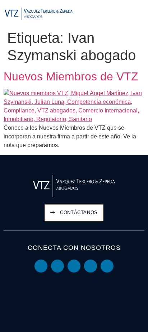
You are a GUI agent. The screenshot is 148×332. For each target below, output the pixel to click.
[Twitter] (74, 266)
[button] (139, 14)
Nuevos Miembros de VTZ (71, 76)
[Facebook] (90, 266)
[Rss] (107, 266)
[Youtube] (57, 266)
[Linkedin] (40, 266)
